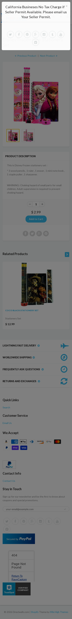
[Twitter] (10, 34)
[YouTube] (60, 34)
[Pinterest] (27, 34)
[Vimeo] (35, 42)
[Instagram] (44, 34)
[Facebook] (18, 34)
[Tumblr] (52, 34)
